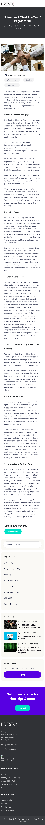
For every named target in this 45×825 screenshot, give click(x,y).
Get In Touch (13, 531)
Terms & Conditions (9, 784)
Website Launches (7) (12, 592)
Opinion (4, 803)
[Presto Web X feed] (7, 759)
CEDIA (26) (8, 598)
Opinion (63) (9, 575)
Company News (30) (12, 569)
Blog (11, 26)
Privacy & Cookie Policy (10, 778)
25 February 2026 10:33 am (31, 644)
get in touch (27, 517)
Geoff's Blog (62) (10, 604)
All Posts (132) (9, 563)
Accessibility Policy (9, 781)
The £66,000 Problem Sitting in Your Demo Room (29, 626)
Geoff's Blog (6, 807)
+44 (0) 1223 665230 (10, 749)
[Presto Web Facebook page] (2, 758)
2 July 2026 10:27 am (28, 633)
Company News (7, 810)
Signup (22, 675)
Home (5, 26)
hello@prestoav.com (9, 745)
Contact (4, 774)
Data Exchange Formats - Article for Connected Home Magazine (29, 650)
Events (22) (8, 586)
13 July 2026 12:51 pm (29, 621)
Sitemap (4, 788)
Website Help (6, 800)
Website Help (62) (11, 581)
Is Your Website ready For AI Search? (29, 637)
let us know (28, 511)
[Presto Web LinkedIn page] (12, 759)
